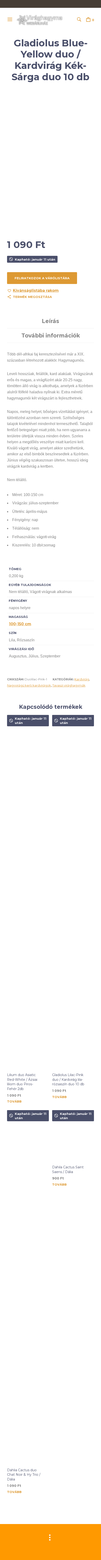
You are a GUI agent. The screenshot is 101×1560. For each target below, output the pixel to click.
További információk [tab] (50, 335)
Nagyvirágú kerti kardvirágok (29, 685)
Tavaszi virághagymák (68, 685)
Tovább (14, 1101)
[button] (33, 291)
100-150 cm (20, 624)
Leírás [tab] (50, 321)
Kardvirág (81, 679)
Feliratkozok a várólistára (42, 278)
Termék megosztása (32, 297)
